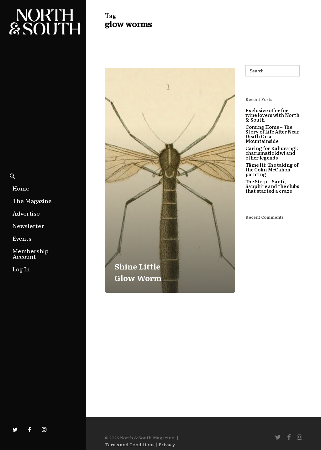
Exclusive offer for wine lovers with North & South (272, 115)
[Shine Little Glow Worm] (170, 180)
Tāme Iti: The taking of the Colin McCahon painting (271, 169)
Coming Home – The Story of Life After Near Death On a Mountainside (272, 133)
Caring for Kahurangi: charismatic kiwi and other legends (271, 153)
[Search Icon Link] (12, 177)
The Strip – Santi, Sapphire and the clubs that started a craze (272, 186)
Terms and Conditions (130, 444)
